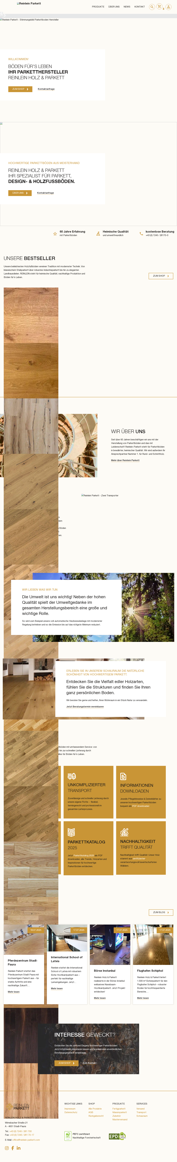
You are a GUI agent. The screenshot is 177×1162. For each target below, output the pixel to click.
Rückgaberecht (96, 1116)
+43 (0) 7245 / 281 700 (21, 1131)
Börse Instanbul (104, 971)
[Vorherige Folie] (1, 14)
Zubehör (116, 1116)
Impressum (69, 1109)
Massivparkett (119, 1113)
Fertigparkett (118, 1109)
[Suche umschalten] (152, 7)
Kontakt (139, 7)
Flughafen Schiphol (150, 971)
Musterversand (119, 1120)
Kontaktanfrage (46, 89)
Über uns (114, 7)
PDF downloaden (140, 806)
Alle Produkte (95, 1109)
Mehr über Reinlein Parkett (125, 461)
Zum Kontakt (90, 1063)
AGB (90, 1113)
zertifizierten (139, 859)
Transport (141, 1113)
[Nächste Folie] (4, 16)
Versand (140, 1109)
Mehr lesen (13, 992)
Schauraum (142, 1116)
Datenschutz (70, 1113)
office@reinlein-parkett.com (26, 1140)
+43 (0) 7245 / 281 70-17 (22, 1135)
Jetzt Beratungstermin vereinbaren (85, 707)
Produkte (98, 7)
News (127, 7)
